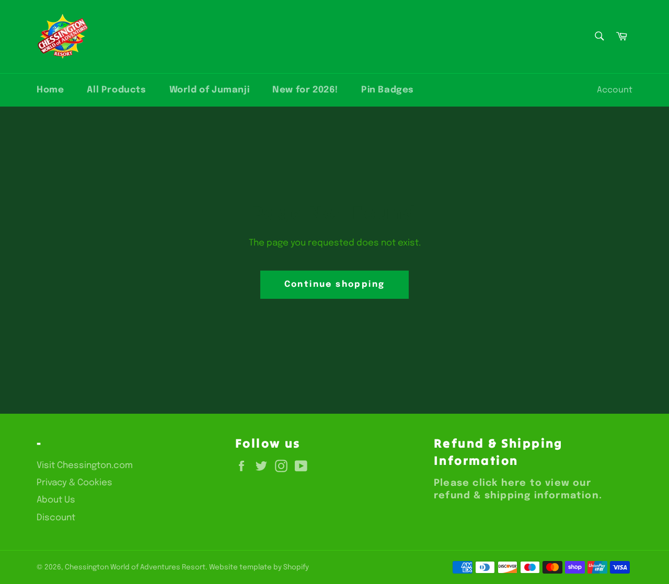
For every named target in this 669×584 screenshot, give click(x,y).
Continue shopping (334, 284)
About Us (56, 500)
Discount (56, 517)
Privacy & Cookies (74, 482)
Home (50, 90)
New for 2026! (305, 90)
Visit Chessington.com (85, 465)
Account (614, 90)
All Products (116, 90)
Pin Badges (387, 90)
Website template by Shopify (259, 567)
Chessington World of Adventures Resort (135, 567)
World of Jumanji (209, 90)
